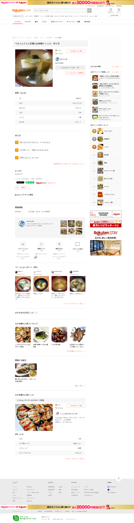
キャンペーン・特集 (73, 21)
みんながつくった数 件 (70, 67)
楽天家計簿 (100, 6)
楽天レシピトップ (18, 37)
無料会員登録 (115, 15)
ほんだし (22, 108)
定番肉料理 (51, 487)
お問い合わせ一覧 (58, 519)
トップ (14, 487)
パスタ (50, 492)
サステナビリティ (71, 519)
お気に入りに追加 (77, 51)
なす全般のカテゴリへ (75, 351)
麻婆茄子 (36, 16)
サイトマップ (30, 489)
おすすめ (18, 21)
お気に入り (111, 12)
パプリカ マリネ (83, 16)
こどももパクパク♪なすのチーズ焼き (30, 400)
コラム (44, 21)
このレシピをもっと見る (74, 459)
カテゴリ (28, 21)
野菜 (36, 37)
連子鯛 (47, 16)
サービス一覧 (45, 519)
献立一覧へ (79, 386)
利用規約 (29, 495)
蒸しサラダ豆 (68, 16)
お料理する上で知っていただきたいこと (68, 164)
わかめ (21, 122)
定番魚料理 (51, 489)
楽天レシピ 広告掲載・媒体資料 (79, 511)
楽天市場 (118, 6)
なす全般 (49, 37)
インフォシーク (90, 6)
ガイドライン (30, 498)
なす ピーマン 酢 (59, 16)
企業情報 (40, 511)
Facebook (113, 487)
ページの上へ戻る (118, 478)
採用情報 (67, 511)
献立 (36, 21)
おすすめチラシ (110, 6)
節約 (60, 492)
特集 (14, 501)
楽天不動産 (74, 489)
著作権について (58, 511)
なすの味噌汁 (45, 211)
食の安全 (87, 21)
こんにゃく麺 (93, 16)
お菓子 (50, 495)
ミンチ (42, 16)
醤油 (51, 16)
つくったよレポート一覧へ (73, 303)
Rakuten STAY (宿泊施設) (91, 492)
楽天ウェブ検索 (88, 489)
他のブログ (52, 183)
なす (41, 37)
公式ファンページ (57, 21)
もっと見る (115, 66)
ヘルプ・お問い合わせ (33, 492)
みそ (21, 103)
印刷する (23, 187)
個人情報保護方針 (48, 511)
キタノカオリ (29, 16)
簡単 (60, 489)
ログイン (118, 12)
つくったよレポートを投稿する (75, 73)
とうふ (21, 117)
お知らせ (29, 501)
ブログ (86, 487)
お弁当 (60, 487)
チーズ (75, 16)
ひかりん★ (30, 221)
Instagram (113, 492)
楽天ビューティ (75, 492)
